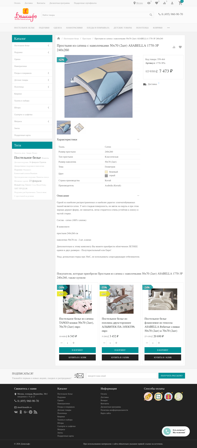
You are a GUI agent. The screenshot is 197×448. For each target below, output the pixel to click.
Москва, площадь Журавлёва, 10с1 (32, 393)
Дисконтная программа (59, 3)
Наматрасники (74, 27)
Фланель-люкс (20, 153)
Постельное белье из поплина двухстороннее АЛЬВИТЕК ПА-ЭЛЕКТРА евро (118, 325)
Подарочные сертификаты (85, 3)
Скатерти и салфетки (23, 114)
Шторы (17, 107)
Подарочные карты (22, 135)
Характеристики (67, 139)
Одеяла (58, 27)
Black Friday (41, 185)
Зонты (17, 128)
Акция (28, 153)
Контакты (41, 3)
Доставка (29, 3)
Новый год (19, 184)
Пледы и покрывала (98, 27)
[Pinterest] (30, 412)
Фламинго (27, 169)
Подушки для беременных (25, 192)
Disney (34, 153)
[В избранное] (180, 47)
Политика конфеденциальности (114, 410)
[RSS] (35, 412)
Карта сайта (106, 413)
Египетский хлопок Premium (25, 173)
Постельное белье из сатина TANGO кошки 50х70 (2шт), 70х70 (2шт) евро (76, 323)
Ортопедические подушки (25, 177)
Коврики (157, 27)
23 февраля (35, 180)
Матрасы (18, 121)
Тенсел (28, 184)
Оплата (17, 3)
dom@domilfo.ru (24, 407)
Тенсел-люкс (41, 192)
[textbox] (98, 15)
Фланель (45, 158)
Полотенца (142, 27)
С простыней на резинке (24, 196)
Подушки (44, 27)
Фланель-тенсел (42, 177)
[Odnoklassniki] (20, 412)
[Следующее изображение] (94, 299)
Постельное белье (24, 27)
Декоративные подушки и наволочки (29, 166)
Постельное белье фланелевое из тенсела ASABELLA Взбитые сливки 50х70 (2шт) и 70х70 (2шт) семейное (162, 327)
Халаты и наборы (21, 100)
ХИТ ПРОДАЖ (21, 188)
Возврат (104, 400)
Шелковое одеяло (21, 181)
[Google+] (25, 412)
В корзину (77, 350)
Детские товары (123, 27)
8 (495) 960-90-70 (172, 14)
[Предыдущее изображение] (61, 299)
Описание (63, 195)
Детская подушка (21, 162)
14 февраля (34, 162)
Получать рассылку (172, 375)
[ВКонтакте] (16, 412)
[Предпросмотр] (77, 299)
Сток (34, 185)
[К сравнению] (174, 47)
